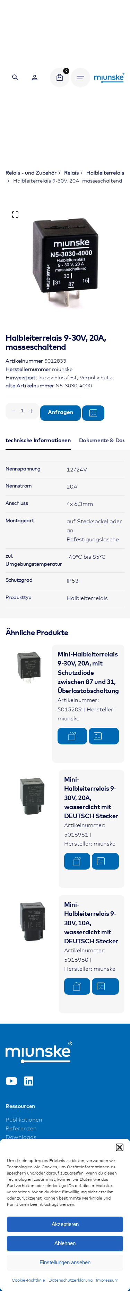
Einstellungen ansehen (65, 1262)
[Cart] (59, 77)
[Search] (15, 77)
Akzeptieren (65, 1224)
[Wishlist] (34, 77)
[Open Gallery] (15, 214)
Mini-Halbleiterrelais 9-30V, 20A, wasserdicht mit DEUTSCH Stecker (91, 798)
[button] (119, 1147)
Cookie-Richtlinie (28, 1280)
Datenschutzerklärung (71, 1280)
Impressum (107, 1280)
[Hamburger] (80, 77)
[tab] (38, 449)
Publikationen (24, 1120)
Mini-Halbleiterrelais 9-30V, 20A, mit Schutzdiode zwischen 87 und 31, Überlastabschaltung (88, 673)
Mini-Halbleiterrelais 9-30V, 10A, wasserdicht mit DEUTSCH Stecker (91, 923)
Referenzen (21, 1128)
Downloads (21, 1137)
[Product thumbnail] (29, 668)
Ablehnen (65, 1243)
